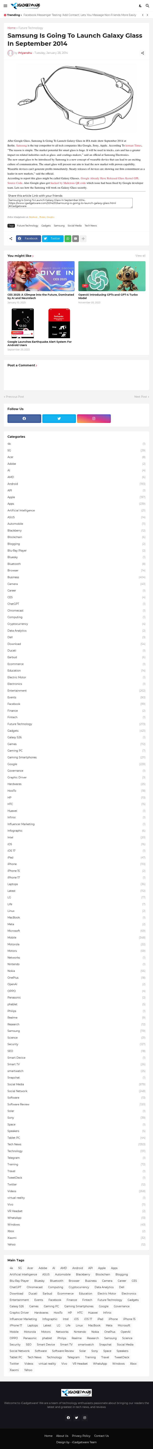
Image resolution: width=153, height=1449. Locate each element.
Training (76, 1164)
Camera (76, 584)
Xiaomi (76, 1238)
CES (76, 597)
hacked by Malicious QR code (68, 183)
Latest (76, 891)
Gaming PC (76, 750)
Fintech (76, 717)
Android (76, 484)
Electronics (76, 684)
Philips (76, 1011)
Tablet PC (76, 1137)
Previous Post (15, 396)
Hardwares (76, 784)
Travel (76, 1171)
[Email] (75, 238)
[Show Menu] (5, 6)
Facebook (33, 216)
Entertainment (76, 690)
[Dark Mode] (140, 6)
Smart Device (76, 1057)
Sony (76, 1117)
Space (76, 1124)
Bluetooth (76, 564)
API (76, 490)
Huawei (76, 811)
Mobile (76, 937)
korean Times (133, 145)
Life (76, 904)
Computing (76, 617)
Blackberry (76, 530)
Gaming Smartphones (76, 757)
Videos (76, 1191)
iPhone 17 (76, 877)
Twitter (42, 216)
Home (11, 28)
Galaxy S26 (76, 737)
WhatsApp (76, 1218)
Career (76, 590)
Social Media (75, 225)
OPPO (76, 991)
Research (76, 1024)
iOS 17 (76, 850)
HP (76, 797)
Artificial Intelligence (76, 510)
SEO (76, 1051)
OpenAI (76, 984)
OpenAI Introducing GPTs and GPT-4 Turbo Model (108, 296)
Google (76, 764)
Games (76, 744)
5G (76, 450)
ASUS (76, 517)
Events (76, 697)
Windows (76, 1224)
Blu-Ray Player (76, 550)
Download (76, 644)
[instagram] (94, 418)
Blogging (76, 544)
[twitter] (59, 418)
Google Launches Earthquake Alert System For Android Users (39, 343)
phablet (76, 1004)
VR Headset (76, 1211)
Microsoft (76, 931)
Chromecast (76, 610)
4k (76, 443)
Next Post (140, 396)
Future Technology (30, 28)
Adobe (76, 464)
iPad (76, 857)
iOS (76, 844)
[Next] (147, 15)
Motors (76, 951)
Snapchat (76, 1077)
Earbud (76, 657)
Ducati (76, 650)
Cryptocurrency (76, 624)
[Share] (143, 53)
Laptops (76, 884)
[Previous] (143, 15)
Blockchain (76, 537)
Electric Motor (76, 677)
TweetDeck (76, 1177)
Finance (76, 710)
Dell (76, 637)
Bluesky (76, 557)
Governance (76, 770)
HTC (76, 804)
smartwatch (76, 1071)
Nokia (76, 971)
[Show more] (83, 238)
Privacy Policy (81, 1436)
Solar (76, 1111)
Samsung (21, 145)
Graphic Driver (76, 777)
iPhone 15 (76, 871)
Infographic (76, 830)
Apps (76, 503)
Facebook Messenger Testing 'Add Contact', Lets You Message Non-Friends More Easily (80, 15)
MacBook (76, 917)
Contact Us (101, 1436)
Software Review (76, 1104)
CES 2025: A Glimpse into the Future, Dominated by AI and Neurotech (40, 296)
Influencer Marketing (76, 824)
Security (76, 1044)
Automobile (76, 523)
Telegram (76, 1158)
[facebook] (24, 418)
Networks (76, 957)
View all (140, 255)
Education (76, 670)
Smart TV (76, 1064)
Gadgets (46, 225)
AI (76, 470)
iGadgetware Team (84, 1442)
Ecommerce (76, 664)
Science (76, 1037)
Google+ (50, 216)
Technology (76, 1151)
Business (76, 577)
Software (76, 1097)
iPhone (76, 864)
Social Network (76, 1091)
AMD (76, 477)
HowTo (76, 790)
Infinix (76, 817)
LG (76, 897)
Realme (76, 1017)
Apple (76, 497)
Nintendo (76, 964)
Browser (76, 570)
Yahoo (76, 1244)
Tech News (91, 225)
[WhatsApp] (68, 238)
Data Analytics (76, 630)
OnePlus (76, 977)
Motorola (76, 944)
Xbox (76, 1231)
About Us (62, 1436)
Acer (76, 457)
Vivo (76, 1204)
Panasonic (76, 997)
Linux (76, 911)
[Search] (148, 6)
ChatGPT (76, 604)
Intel (76, 837)
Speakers (76, 1131)
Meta (76, 924)
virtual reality (76, 1197)
